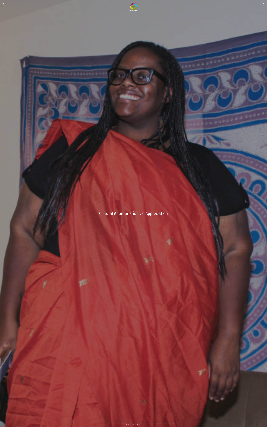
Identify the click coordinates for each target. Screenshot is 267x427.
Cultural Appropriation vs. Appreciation (133, 213)
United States (155, 422)
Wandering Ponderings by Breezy (167, 422)
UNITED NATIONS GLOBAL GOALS (144, 422)
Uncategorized (132, 422)
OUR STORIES (121, 422)
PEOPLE (126, 422)
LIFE (117, 422)
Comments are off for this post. (133, 424)
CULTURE (114, 422)
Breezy (108, 422)
